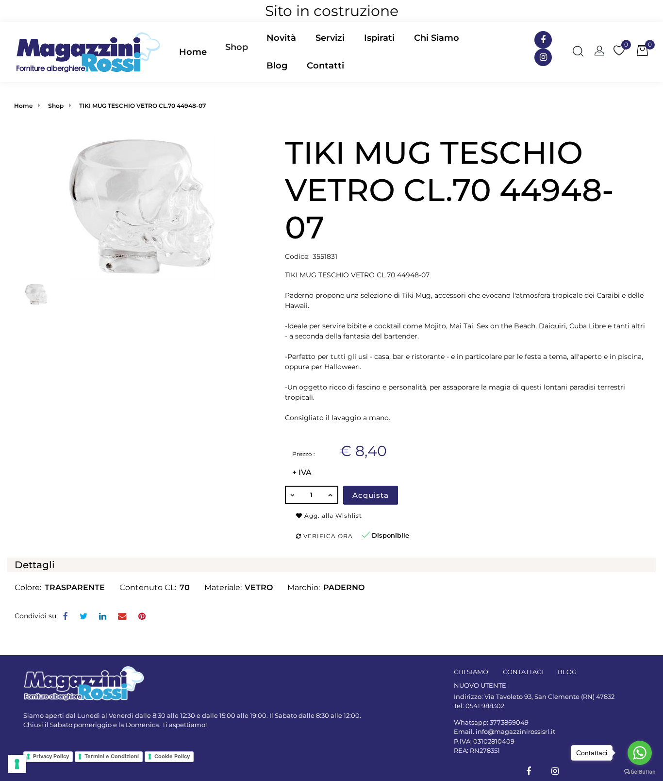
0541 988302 (484, 706)
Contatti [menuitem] (325, 65)
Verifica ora (327, 536)
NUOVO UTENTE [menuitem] (480, 685)
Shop (236, 47)
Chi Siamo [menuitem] (436, 38)
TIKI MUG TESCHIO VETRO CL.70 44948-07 (142, 105)
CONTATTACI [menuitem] (523, 672)
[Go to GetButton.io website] (639, 771)
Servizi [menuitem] (330, 38)
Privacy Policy (51, 756)
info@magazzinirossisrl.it (515, 731)
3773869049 (509, 722)
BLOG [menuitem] (567, 672)
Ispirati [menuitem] (379, 38)
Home (23, 105)
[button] (142, 206)
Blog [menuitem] (276, 65)
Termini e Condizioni (111, 756)
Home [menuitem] (193, 52)
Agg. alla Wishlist (332, 515)
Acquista (370, 495)
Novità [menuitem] (281, 38)
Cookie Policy (172, 756)
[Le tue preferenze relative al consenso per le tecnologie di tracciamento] (17, 764)
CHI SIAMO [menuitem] (471, 672)
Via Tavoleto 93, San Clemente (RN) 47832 (549, 696)
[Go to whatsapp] (640, 753)
